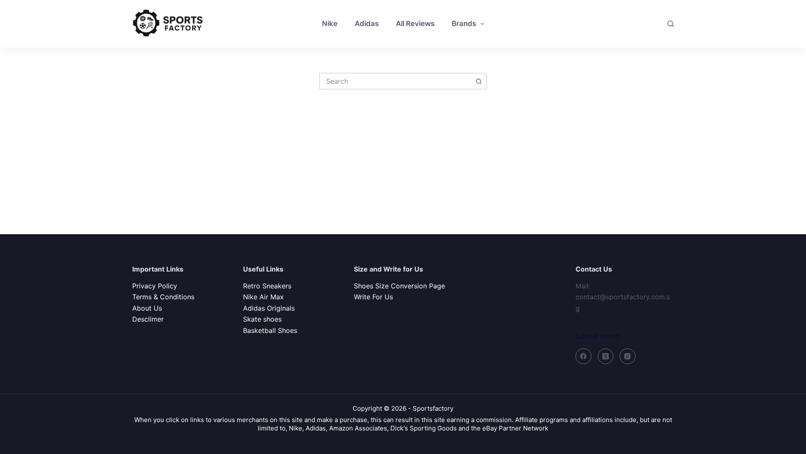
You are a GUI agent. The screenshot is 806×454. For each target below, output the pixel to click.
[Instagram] (628, 356)
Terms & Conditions (163, 297)
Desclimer (148, 319)
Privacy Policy (154, 286)
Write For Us (373, 297)
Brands (464, 23)
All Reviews (415, 23)
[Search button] (478, 81)
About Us (147, 308)
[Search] (670, 24)
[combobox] (395, 81)
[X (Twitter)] (606, 356)
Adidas (367, 23)
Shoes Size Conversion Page (399, 286)
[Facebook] (583, 356)
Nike (330, 23)
